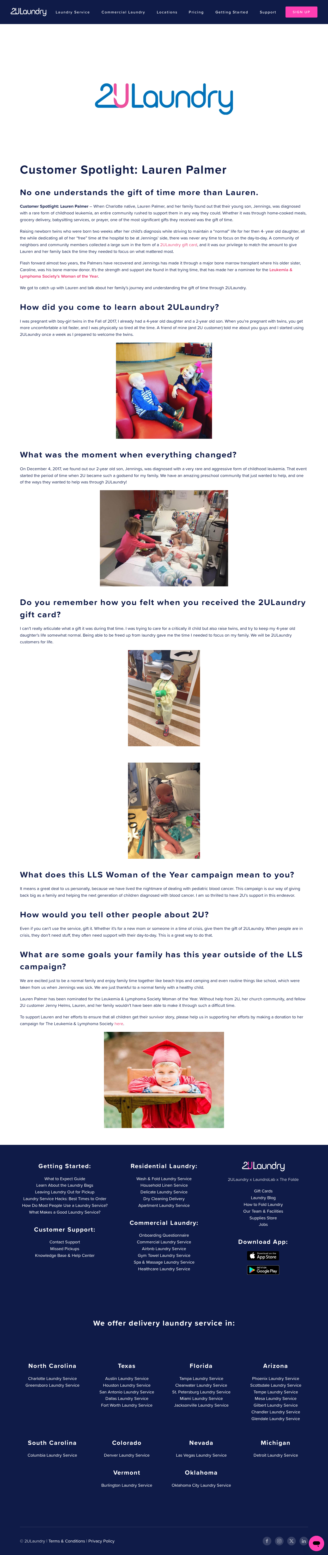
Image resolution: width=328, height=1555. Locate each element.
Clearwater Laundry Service (201, 1385)
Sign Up (301, 11)
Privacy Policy (101, 1541)
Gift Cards (263, 1191)
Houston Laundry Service (127, 1385)
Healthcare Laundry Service (164, 1269)
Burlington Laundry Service (126, 1485)
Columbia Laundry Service (52, 1455)
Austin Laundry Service (127, 1378)
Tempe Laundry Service (276, 1392)
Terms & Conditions (67, 1541)
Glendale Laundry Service (275, 1419)
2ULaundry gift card (178, 245)
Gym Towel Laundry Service (164, 1255)
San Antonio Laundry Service (126, 1392)
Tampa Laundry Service (201, 1378)
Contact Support (64, 1242)
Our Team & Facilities (263, 1211)
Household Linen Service (164, 1185)
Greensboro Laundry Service (52, 1385)
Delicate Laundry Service (164, 1192)
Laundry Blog (263, 1198)
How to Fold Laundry (263, 1204)
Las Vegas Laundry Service (201, 1455)
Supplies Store (263, 1218)
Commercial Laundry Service (164, 1242)
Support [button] (268, 12)
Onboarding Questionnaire (164, 1235)
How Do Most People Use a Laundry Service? (65, 1205)
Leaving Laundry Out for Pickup (64, 1192)
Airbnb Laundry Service (164, 1249)
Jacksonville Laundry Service (201, 1405)
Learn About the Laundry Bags (64, 1185)
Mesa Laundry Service (276, 1398)
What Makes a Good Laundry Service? (64, 1212)
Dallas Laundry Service (126, 1398)
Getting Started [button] (231, 12)
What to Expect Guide (64, 1179)
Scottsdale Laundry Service (275, 1385)
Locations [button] (167, 12)
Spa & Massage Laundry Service (164, 1262)
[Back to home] (29, 12)
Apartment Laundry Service (164, 1205)
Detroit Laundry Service (276, 1455)
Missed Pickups (64, 1249)
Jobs (263, 1224)
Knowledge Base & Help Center (65, 1255)
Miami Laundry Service (201, 1398)
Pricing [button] (196, 12)
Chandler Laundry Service (275, 1412)
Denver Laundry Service (127, 1455)
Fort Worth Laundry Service (126, 1405)
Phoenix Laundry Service (275, 1378)
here (119, 1024)
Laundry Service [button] (73, 12)
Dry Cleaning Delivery (164, 1199)
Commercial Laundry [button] (123, 12)
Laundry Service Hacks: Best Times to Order (64, 1199)
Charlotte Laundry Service (52, 1378)
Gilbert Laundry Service (276, 1405)
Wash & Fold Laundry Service (164, 1179)
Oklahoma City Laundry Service (201, 1485)
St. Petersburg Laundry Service (201, 1392)
